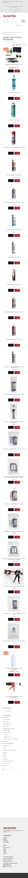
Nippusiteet (5, 741)
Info (11, 71)
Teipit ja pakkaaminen (8, 761)
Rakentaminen (6, 745)
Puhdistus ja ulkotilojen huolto (10, 750)
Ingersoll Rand (6, 726)
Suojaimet (5, 759)
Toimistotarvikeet (7, 724)
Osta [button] (17, 71)
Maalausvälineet (6, 722)
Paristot (4, 756)
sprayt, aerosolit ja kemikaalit (11, 739)
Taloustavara (6, 763)
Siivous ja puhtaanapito (8, 743)
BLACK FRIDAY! (6, 719)
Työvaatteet (5, 717)
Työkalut (5, 752)
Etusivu (4, 32)
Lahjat (4, 748)
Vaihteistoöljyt (7, 732)
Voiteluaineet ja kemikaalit (12, 32)
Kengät (4, 754)
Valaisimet (5, 765)
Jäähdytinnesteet (8, 737)
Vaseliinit (6, 734)
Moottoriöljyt (7, 730)
